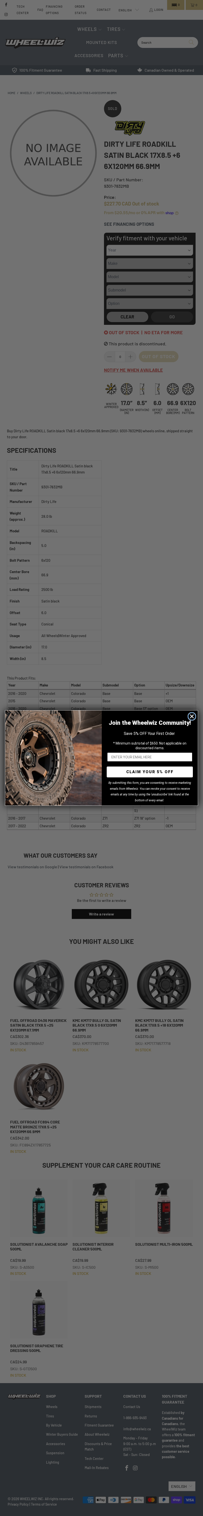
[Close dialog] (192, 716)
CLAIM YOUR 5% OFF (150, 771)
